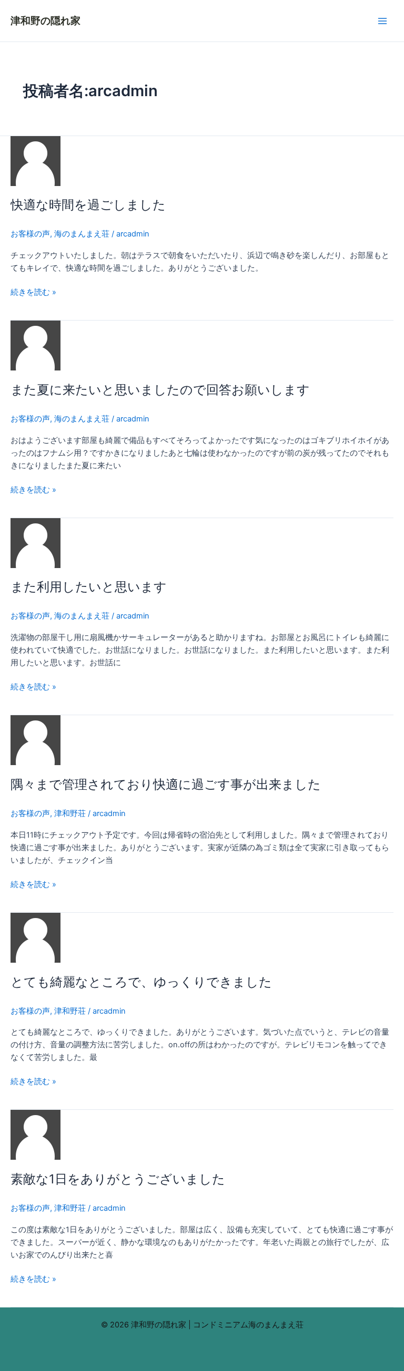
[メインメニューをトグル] (382, 21)
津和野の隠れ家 (45, 20)
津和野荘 (70, 813)
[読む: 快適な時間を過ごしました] (35, 160)
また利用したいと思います (89, 586)
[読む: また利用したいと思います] (35, 542)
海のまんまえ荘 (81, 234)
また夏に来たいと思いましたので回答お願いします (160, 389)
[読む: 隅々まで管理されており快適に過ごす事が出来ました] (35, 740)
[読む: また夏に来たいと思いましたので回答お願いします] (35, 345)
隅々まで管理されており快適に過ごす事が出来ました (166, 784)
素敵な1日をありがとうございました (118, 1179)
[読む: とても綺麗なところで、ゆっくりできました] (35, 937)
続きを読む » (33, 291)
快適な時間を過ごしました (88, 204)
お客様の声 (30, 234)
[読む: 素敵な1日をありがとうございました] (35, 1134)
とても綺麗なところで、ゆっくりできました (141, 981)
